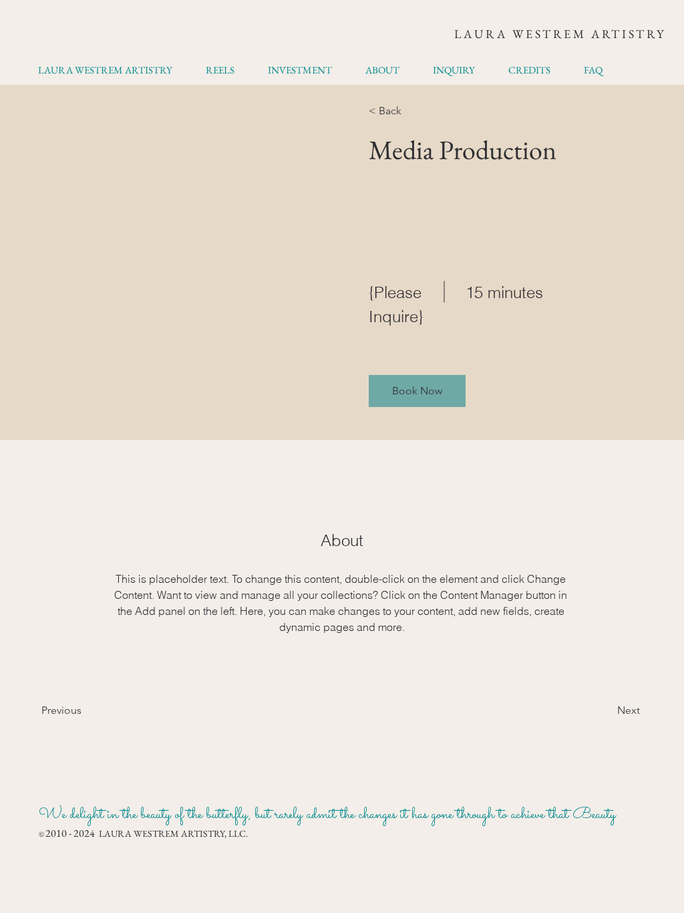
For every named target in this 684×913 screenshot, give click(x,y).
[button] (417, 391)
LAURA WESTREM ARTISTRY (560, 33)
